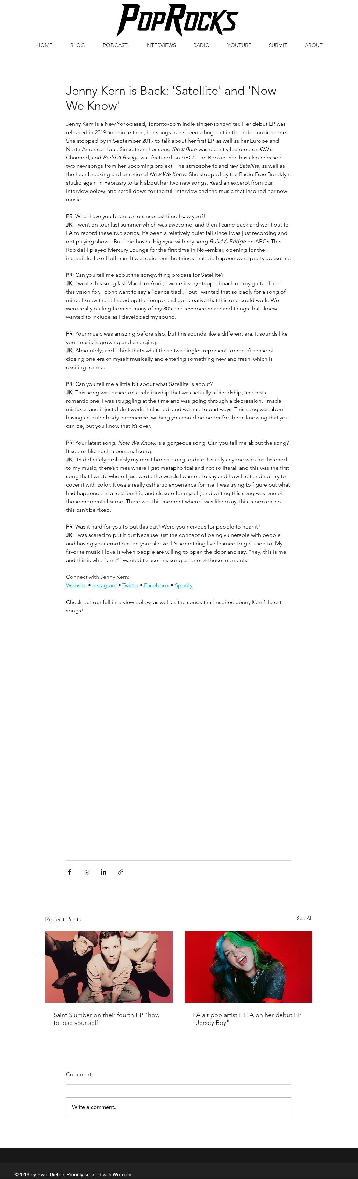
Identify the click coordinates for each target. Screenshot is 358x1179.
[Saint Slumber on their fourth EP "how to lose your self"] (109, 967)
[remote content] (178, 656)
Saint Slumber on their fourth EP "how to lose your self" (106, 1019)
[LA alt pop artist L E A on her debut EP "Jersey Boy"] (248, 967)
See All (304, 918)
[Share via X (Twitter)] (86, 872)
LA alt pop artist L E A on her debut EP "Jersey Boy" (247, 1019)
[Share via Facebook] (69, 872)
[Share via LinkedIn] (103, 872)
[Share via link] (120, 872)
